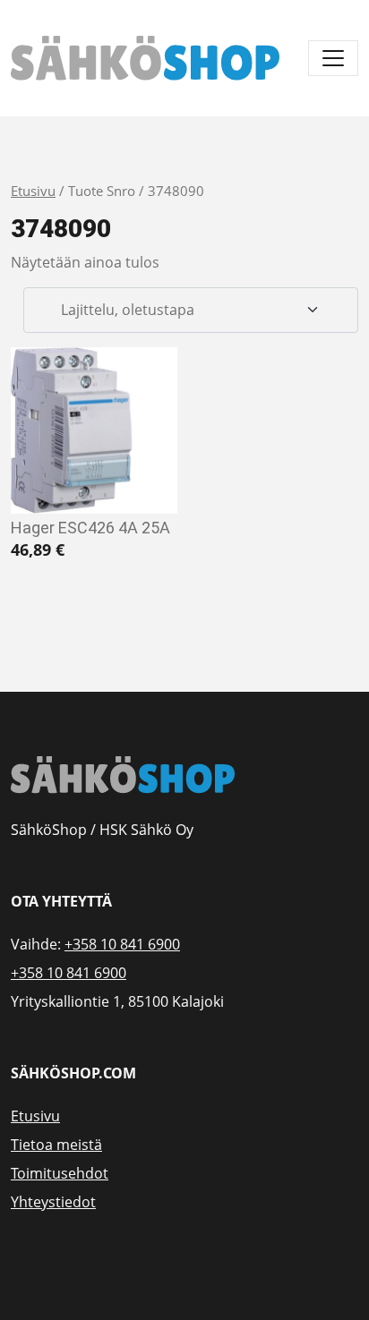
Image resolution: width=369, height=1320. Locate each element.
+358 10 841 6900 (122, 944)
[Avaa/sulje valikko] (333, 58)
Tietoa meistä (56, 1144)
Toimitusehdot (59, 1173)
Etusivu (33, 191)
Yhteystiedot (53, 1202)
